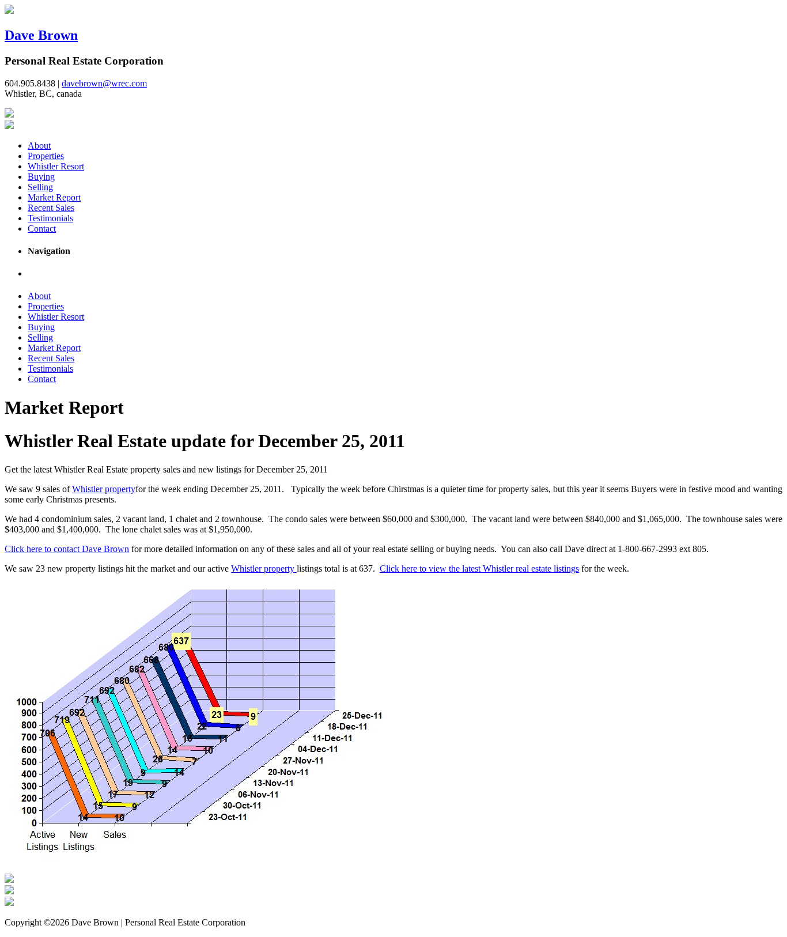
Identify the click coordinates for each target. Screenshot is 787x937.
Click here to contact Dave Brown (67, 549)
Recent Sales (51, 208)
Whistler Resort (56, 166)
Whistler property (103, 489)
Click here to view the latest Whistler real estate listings (479, 568)
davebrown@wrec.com (104, 83)
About (39, 145)
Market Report (54, 197)
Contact (42, 228)
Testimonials (50, 218)
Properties (46, 156)
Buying (41, 177)
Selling (40, 187)
